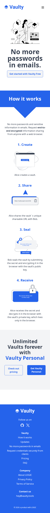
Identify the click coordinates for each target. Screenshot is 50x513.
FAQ (25, 462)
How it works (25, 437)
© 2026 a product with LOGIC (25, 507)
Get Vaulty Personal (36, 370)
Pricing (25, 458)
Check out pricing (13, 370)
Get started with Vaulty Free (25, 73)
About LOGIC (25, 474)
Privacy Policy (25, 479)
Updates (25, 441)
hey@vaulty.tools (25, 495)
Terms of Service (25, 483)
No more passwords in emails (25, 446)
